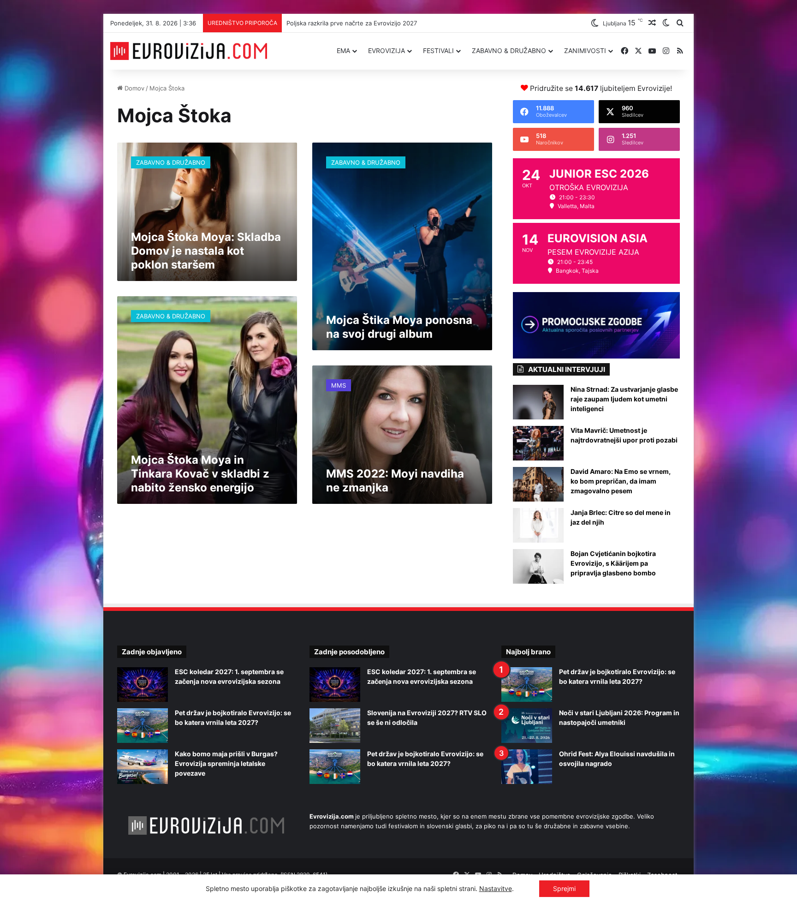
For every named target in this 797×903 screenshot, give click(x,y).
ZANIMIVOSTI (585, 50)
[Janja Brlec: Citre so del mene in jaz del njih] (538, 525)
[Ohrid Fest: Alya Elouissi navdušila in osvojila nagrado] (526, 766)
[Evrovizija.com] (188, 51)
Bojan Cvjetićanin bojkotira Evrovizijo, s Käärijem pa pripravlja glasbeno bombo (613, 563)
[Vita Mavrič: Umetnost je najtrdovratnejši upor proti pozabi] (538, 443)
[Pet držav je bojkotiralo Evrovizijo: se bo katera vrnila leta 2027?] (142, 725)
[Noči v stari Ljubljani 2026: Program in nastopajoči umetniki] (526, 725)
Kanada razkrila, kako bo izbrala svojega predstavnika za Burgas (376, 23)
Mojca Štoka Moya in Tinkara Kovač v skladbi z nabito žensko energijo (200, 473)
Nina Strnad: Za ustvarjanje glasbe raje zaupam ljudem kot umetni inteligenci (624, 399)
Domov (133, 88)
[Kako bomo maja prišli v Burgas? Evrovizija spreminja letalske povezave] (142, 766)
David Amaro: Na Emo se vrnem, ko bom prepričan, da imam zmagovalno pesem (621, 481)
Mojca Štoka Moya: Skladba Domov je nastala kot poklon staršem (206, 250)
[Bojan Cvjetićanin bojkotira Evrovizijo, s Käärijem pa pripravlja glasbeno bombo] (538, 566)
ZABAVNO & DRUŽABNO (509, 50)
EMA (343, 50)
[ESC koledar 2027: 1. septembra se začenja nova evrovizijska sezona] (142, 684)
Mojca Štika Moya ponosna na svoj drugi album (399, 327)
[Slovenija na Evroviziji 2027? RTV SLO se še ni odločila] (334, 725)
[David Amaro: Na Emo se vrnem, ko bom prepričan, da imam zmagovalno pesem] (538, 484)
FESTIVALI (438, 50)
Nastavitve (495, 888)
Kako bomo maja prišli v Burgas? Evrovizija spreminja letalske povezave (226, 763)
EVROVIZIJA (386, 50)
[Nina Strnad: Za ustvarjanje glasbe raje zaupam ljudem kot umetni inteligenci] (538, 402)
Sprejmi (564, 888)
